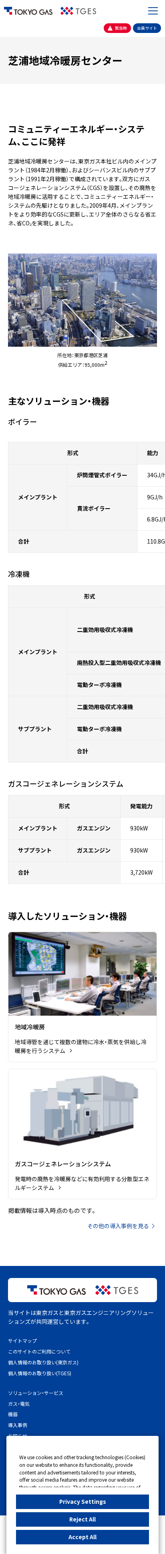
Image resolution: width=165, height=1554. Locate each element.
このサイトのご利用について (39, 1351)
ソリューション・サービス (35, 1392)
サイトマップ (22, 1340)
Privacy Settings (82, 1501)
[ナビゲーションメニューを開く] (153, 11)
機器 (13, 1414)
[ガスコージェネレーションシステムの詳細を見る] (82, 1134)
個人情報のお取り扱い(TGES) (39, 1373)
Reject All (82, 1519)
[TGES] (78, 11)
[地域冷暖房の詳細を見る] (82, 997)
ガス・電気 (19, 1403)
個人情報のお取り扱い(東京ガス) (43, 1362)
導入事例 (17, 1424)
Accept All (82, 1537)
